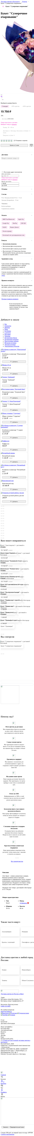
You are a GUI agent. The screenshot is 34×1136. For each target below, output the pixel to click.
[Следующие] (2, 99)
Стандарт (5, 106)
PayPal (4, 227)
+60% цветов (26, 106)
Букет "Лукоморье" (7, 624)
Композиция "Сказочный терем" (11, 559)
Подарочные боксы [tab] (11, 338)
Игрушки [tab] (8, 334)
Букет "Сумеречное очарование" (11, 646)
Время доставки (6, 181)
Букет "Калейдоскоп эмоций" (10, 597)
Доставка (8, 119)
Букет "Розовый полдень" (9, 617)
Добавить (15, 361)
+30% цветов (15, 106)
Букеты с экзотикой (8, 942)
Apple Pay (21, 219)
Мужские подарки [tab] (10, 343)
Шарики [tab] (7, 327)
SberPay (15, 223)
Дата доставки (6, 174)
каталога (14, 124)
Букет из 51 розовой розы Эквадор (12, 581)
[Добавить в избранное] (31, 145)
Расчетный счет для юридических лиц (13, 235)
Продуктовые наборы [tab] (12, 341)
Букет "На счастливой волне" (10, 589)
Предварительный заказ (17, 1127)
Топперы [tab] (7, 336)
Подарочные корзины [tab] (12, 339)
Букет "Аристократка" (8, 550)
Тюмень (4, 980)
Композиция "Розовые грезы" (10, 573)
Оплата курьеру (7, 231)
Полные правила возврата (10, 299)
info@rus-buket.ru (6, 1011)
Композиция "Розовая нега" (10, 565)
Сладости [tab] (8, 332)
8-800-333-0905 (5, 1006)
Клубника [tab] (8, 331)
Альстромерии (6, 932)
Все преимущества (17, 861)
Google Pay (6, 223)
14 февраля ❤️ (24, 903)
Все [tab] (6, 324)
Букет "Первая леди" (7, 604)
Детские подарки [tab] (10, 344)
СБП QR (23, 223)
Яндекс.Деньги (14, 227)
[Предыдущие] (1, 508)
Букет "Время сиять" (7, 610)
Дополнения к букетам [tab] (12, 346)
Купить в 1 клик (14, 145)
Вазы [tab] (6, 329)
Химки (4, 970)
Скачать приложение (7, 1134)
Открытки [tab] (8, 326)
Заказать (5, 1127)
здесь (3, 275)
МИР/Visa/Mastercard (8, 219)
